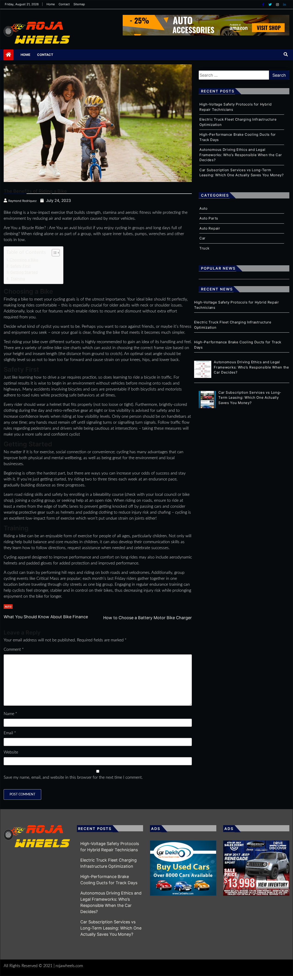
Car (202, 238)
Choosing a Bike (24, 260)
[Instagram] (278, 4)
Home (50, 4)
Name (10, 714)
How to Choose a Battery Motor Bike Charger (147, 617)
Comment (14, 650)
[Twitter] (271, 4)
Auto (8, 606)
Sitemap (79, 4)
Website (11, 752)
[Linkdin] (284, 4)
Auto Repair (209, 228)
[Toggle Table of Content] (53, 253)
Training (18, 278)
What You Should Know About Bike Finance (46, 616)
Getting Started (24, 272)
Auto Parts (208, 218)
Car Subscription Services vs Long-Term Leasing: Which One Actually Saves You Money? (110, 928)
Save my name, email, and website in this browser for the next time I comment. (73, 777)
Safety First (20, 266)
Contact (64, 4)
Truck (204, 248)
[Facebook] (263, 4)
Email (10, 733)
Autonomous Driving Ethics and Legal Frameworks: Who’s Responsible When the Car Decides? (240, 154)
